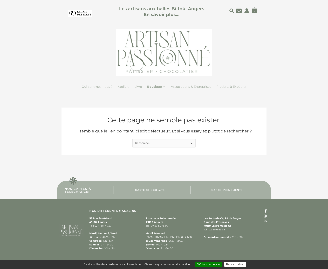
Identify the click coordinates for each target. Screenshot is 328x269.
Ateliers (123, 87)
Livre (138, 87)
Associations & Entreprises (191, 87)
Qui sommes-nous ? (97, 87)
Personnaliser (235, 264)
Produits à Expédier (231, 87)
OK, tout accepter (209, 264)
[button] (232, 11)
